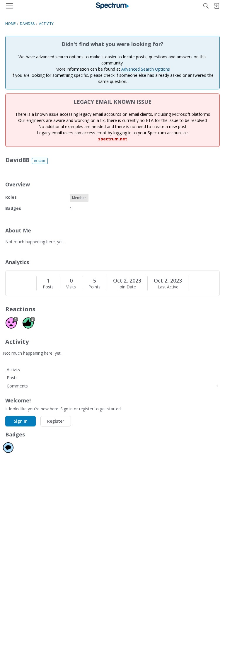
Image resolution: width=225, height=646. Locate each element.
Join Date (127, 287)
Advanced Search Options (145, 69)
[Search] (206, 6)
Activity (13, 369)
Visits (71, 287)
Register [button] (55, 421)
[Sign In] (216, 6)
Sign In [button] (21, 421)
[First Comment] (8, 447)
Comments (112, 386)
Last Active (168, 287)
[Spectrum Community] (112, 6)
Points (94, 287)
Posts (48, 287)
